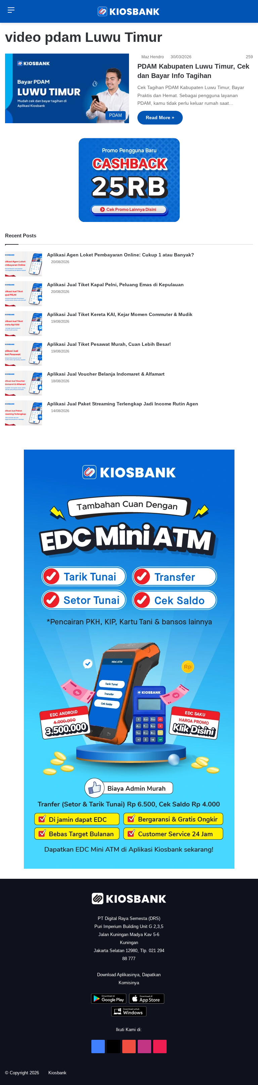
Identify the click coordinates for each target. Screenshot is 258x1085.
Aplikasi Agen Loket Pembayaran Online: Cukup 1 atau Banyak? (120, 254)
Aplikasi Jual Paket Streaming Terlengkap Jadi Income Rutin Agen (122, 403)
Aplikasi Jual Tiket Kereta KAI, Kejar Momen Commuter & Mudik (119, 314)
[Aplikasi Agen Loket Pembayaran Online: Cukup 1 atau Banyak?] (23, 264)
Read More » (160, 117)
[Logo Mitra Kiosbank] (129, 11)
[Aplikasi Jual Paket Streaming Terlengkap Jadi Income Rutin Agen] (23, 412)
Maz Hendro (153, 57)
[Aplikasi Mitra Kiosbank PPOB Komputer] (128, 1014)
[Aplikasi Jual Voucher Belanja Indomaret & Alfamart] (23, 383)
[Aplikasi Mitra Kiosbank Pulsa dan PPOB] (108, 1002)
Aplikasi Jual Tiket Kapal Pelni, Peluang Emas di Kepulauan (115, 284)
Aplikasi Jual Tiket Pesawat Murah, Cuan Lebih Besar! (109, 344)
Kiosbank (60, 1072)
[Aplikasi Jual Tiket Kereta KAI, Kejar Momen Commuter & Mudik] (23, 323)
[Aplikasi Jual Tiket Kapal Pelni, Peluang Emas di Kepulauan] (23, 293)
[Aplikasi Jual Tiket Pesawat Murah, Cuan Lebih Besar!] (23, 353)
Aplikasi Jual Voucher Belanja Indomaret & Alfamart (106, 374)
